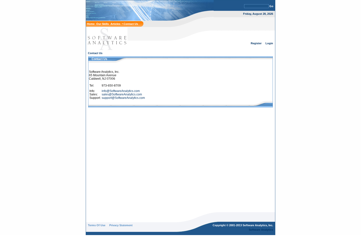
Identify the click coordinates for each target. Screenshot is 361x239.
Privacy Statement (121, 225)
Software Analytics (261, 229)
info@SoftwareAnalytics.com (121, 91)
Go (271, 6)
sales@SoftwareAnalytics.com (122, 94)
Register (256, 43)
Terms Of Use (96, 225)
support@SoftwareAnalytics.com (123, 98)
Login (269, 43)
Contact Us (95, 53)
